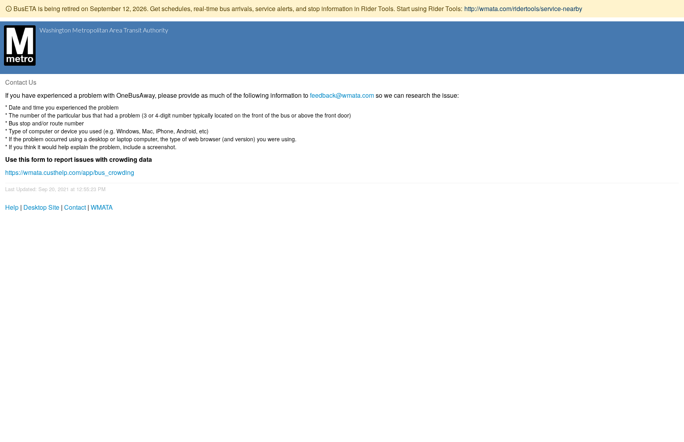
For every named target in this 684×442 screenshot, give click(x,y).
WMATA (102, 207)
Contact (75, 207)
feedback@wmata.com (342, 95)
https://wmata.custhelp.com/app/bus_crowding (69, 172)
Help (12, 207)
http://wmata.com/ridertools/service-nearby (523, 8)
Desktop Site (41, 207)
